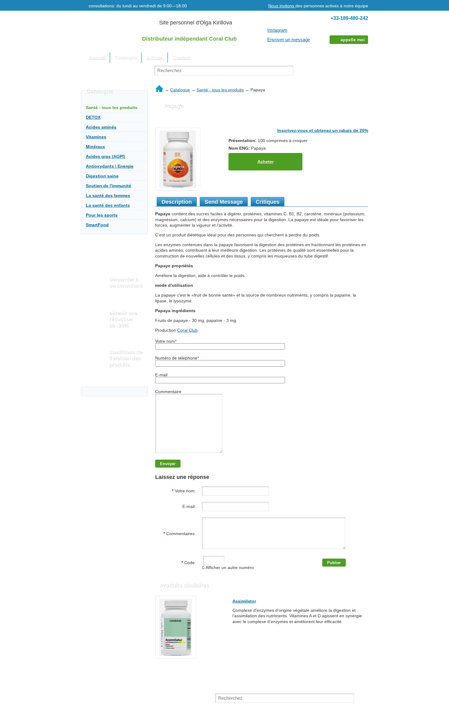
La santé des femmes (108, 195)
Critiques (267, 202)
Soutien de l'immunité (108, 185)
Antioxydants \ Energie (109, 166)
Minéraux (95, 146)
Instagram (277, 30)
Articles (154, 57)
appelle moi (353, 39)
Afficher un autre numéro (229, 567)
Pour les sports (102, 215)
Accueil (97, 57)
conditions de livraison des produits (125, 358)
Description (177, 202)
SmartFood (97, 224)
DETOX (93, 117)
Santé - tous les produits (220, 89)
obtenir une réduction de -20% (123, 319)
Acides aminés (101, 127)
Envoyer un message (288, 39)
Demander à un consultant (125, 282)
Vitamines (96, 136)
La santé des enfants (108, 205)
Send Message (224, 202)
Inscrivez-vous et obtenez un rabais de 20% (322, 130)
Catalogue (180, 89)
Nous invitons (281, 5)
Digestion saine (102, 175)
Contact (181, 57)
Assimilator (244, 601)
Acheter (265, 161)
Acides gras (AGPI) (105, 156)
